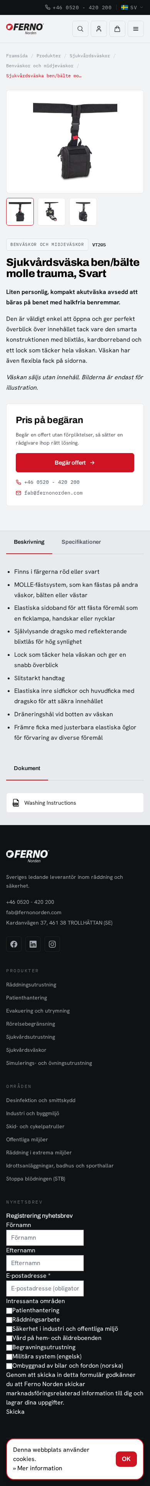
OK (126, 1459)
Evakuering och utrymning (38, 1010)
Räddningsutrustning (31, 984)
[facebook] (14, 944)
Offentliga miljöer (27, 1139)
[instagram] (52, 944)
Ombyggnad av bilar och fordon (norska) (67, 1365)
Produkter (49, 55)
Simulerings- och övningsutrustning (49, 1062)
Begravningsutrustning (43, 1347)
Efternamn (20, 1250)
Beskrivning (29, 542)
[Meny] (136, 29)
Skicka (15, 1412)
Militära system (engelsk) (47, 1356)
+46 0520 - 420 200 (82, 7)
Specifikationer (81, 542)
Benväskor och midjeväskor (39, 65)
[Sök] (80, 29)
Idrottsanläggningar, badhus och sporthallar (60, 1165)
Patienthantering (26, 997)
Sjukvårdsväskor (90, 55)
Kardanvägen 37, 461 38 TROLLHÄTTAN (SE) (59, 922)
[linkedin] (33, 944)
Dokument (27, 768)
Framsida (17, 55)
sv (133, 7)
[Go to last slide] (21, 141)
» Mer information (37, 1468)
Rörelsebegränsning (30, 1023)
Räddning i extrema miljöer (39, 1152)
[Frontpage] (25, 28)
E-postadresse (28, 1276)
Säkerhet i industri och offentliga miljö (65, 1329)
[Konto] (99, 29)
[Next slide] (129, 141)
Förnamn (18, 1225)
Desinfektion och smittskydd (40, 1100)
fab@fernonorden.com (53, 493)
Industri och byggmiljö (32, 1113)
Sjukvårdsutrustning (30, 1036)
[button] (117, 29)
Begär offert (70, 463)
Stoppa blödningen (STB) (35, 1178)
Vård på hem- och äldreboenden (57, 1338)
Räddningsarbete (36, 1319)
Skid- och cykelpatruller (35, 1126)
